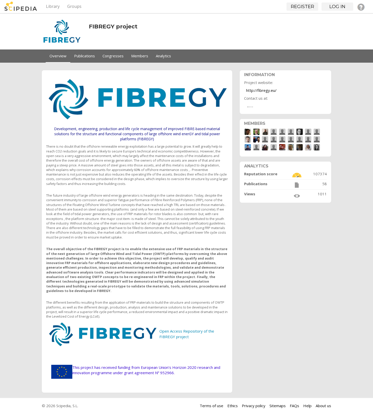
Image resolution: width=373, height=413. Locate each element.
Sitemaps (277, 405)
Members (139, 55)
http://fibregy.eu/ (261, 90)
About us (323, 405)
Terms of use (211, 405)
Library (53, 6)
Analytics (163, 55)
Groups (74, 6)
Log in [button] (337, 6)
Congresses (113, 55)
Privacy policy (253, 405)
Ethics (232, 405)
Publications (84, 55)
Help (307, 405)
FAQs (294, 405)
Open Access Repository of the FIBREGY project (186, 334)
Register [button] (302, 6)
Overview (57, 55)
